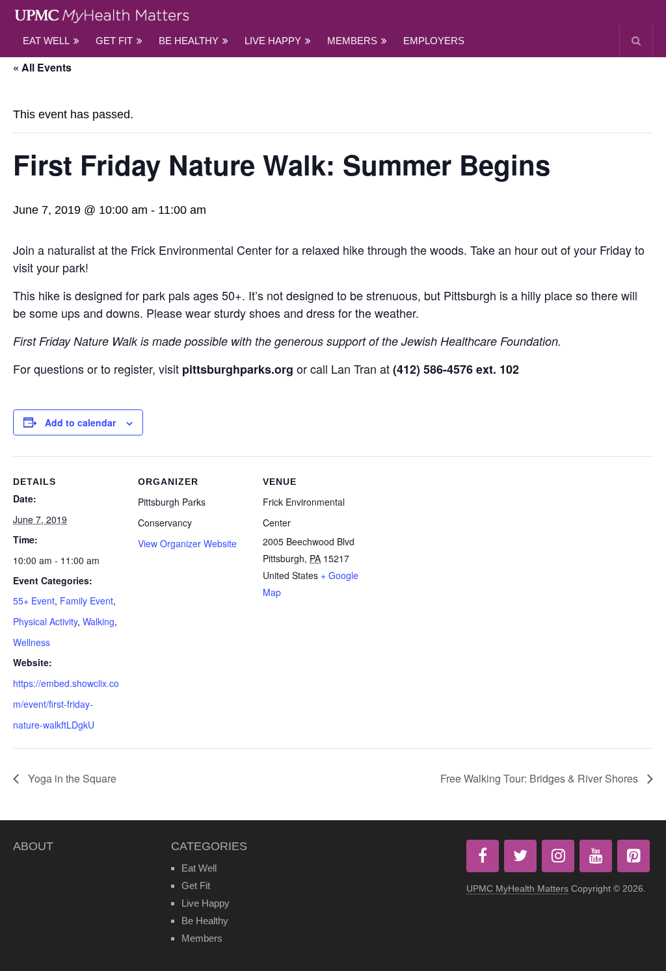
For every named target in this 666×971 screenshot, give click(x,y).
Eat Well (46, 40)
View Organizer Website (187, 543)
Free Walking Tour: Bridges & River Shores (540, 778)
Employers (433, 40)
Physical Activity (45, 621)
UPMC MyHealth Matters (517, 888)
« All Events (42, 67)
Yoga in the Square (70, 778)
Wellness (31, 642)
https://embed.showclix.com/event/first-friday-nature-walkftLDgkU (66, 704)
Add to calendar (80, 422)
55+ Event (34, 600)
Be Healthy (189, 40)
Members (352, 40)
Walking (98, 621)
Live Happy (273, 40)
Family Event (86, 600)
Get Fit (114, 40)
